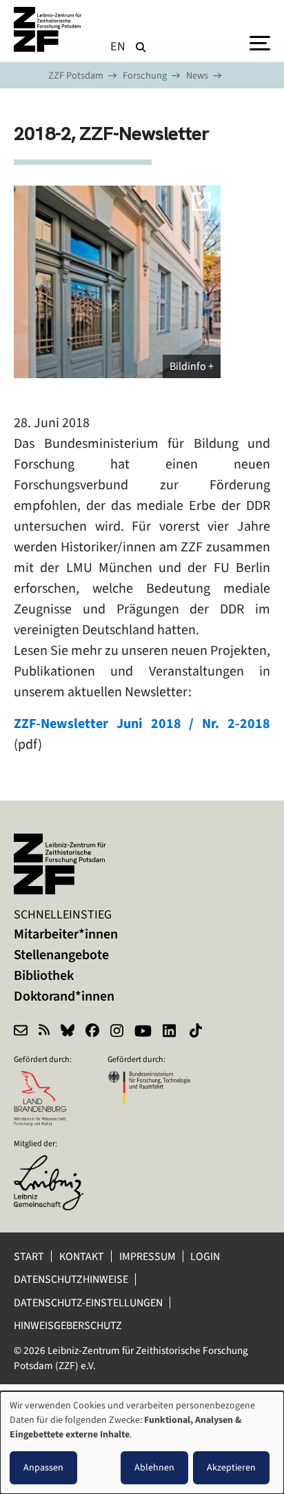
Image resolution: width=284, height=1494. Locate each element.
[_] (117, 282)
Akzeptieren (231, 1467)
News (197, 75)
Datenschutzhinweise (71, 1279)
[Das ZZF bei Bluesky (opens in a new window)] (67, 1032)
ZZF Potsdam (75, 75)
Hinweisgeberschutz (69, 1325)
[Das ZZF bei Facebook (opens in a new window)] (92, 1032)
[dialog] (142, 1442)
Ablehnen (154, 1467)
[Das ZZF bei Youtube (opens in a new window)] (143, 1032)
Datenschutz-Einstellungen (88, 1302)
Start (29, 1256)
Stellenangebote (61, 954)
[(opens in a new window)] (55, 1164)
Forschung (145, 75)
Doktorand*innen (64, 996)
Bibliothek (44, 975)
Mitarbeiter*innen (66, 934)
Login (206, 1256)
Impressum (147, 1256)
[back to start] (48, 29)
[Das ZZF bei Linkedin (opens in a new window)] (171, 1032)
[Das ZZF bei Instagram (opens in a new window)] (116, 1032)
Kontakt (81, 1256)
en (118, 46)
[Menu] (260, 42)
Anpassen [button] (43, 1467)
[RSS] (44, 1032)
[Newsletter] (21, 1032)
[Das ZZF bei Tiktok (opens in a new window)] (197, 1032)
